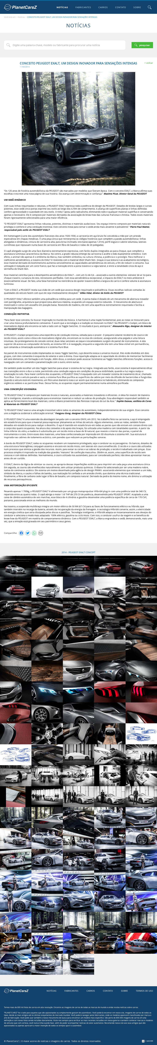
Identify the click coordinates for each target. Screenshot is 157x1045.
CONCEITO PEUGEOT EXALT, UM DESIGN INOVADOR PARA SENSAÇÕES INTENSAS (62, 17)
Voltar (149, 63)
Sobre (137, 7)
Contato (120, 7)
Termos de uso (144, 990)
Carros (103, 7)
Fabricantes (83, 7)
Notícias (62, 7)
